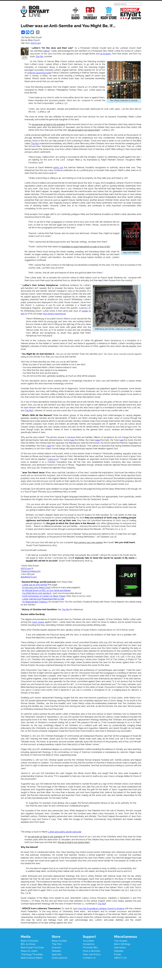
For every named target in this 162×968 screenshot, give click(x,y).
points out (58, 167)
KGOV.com (36, 43)
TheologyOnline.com (30, 571)
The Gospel (120, 940)
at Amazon (105, 53)
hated (97, 440)
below (46, 51)
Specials (56, 954)
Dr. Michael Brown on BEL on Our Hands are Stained (46, 590)
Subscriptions (59, 957)
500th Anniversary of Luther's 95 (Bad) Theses (43, 596)
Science (56, 947)
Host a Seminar (91, 950)
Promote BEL (90, 947)
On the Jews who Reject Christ (36, 587)
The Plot (35, 143)
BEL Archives (28, 944)
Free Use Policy (92, 954)
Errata (117, 954)
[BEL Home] (35, 12)
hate (72, 440)
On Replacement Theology (35, 602)
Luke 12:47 (53, 459)
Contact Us (89, 957)
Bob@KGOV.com (29, 577)
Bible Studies (59, 940)
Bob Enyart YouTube (32, 947)
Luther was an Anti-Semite (34, 585)
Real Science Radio (76, 13)
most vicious (38, 622)
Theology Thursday (90, 13)
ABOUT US (120, 957)
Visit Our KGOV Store (109, 13)
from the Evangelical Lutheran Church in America (101, 908)
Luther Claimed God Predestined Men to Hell (43, 599)
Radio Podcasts (29, 940)
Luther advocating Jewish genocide (64, 832)
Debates (56, 950)
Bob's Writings (122, 944)
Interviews (120, 947)
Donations (88, 944)
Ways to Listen (29, 950)
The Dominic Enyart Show (130, 13)
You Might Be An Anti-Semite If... (37, 593)
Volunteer (88, 940)
